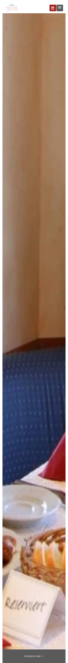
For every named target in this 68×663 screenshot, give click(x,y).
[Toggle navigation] (59, 8)
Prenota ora (32, 656)
